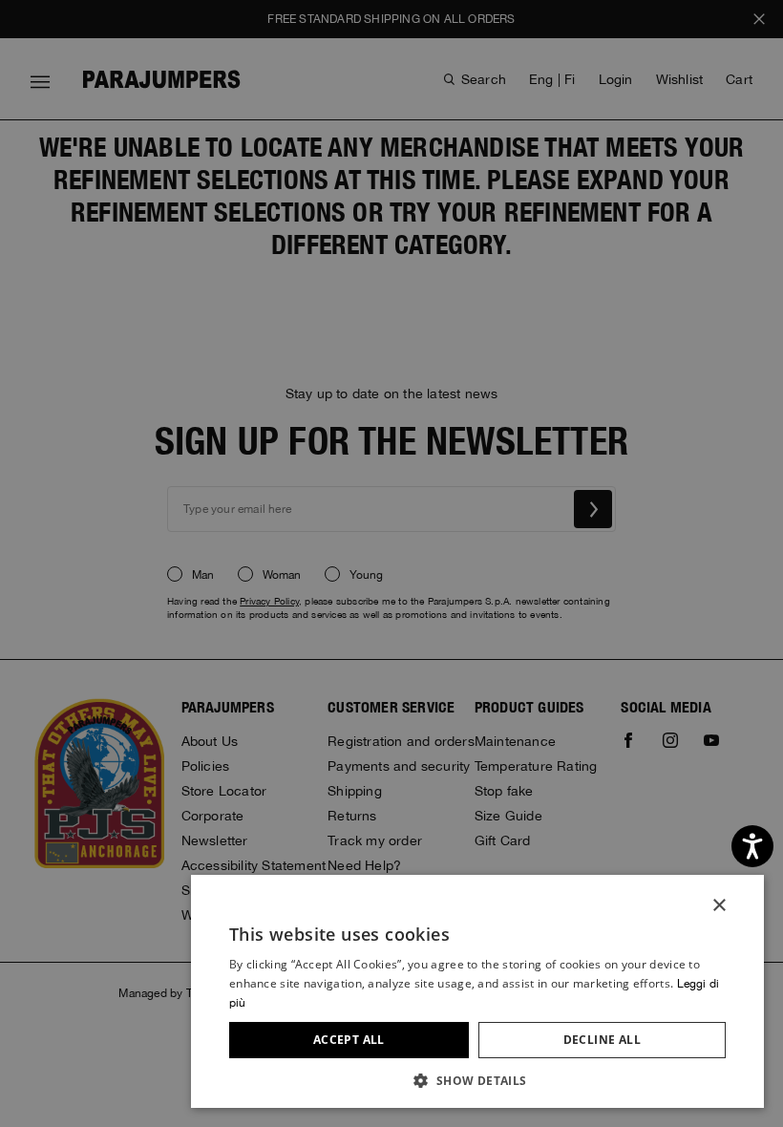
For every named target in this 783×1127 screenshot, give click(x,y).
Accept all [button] (349, 1039)
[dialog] (391, 563)
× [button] (718, 906)
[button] (477, 1080)
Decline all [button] (602, 1039)
